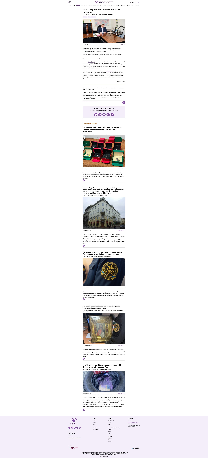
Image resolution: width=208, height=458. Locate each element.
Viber (93, 89)
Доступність (130, 423)
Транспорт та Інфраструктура (94, 5)
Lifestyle (117, 5)
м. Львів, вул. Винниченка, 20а (74, 437)
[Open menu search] (136, 2)
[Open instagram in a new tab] (108, 114)
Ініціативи (128, 5)
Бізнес (85, 5)
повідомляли (109, 71)
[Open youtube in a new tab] (104, 114)
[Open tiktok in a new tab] (100, 114)
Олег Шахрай (91, 62)
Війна (82, 5)
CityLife (77, 5)
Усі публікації (72, 5)
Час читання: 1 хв (92, 16)
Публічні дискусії (96, 427)
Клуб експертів (96, 429)
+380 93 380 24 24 (71, 433)
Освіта (104, 5)
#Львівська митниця (94, 101)
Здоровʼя (113, 5)
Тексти (94, 422)
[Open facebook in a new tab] (95, 114)
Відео (94, 424)
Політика (137, 5)
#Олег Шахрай (86, 101)
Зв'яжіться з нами (131, 426)
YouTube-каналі (91, 98)
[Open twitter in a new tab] (112, 114)
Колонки (94, 426)
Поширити (122, 44)
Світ (132, 5)
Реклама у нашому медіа (133, 422)
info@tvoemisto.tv (71, 435)
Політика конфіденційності (134, 425)
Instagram (87, 89)
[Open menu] (138, 2)
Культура (123, 5)
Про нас (129, 420)
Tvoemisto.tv (86, 51)
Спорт (108, 5)
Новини (94, 420)
